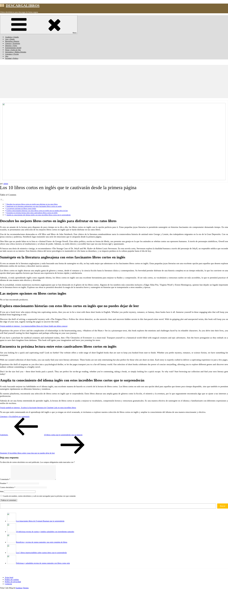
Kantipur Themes (22, 588)
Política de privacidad (13, 582)
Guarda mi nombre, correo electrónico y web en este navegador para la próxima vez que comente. (39, 496)
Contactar (8, 584)
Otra (6, 56)
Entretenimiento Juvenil (13, 48)
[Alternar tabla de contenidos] (2, 200)
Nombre (4, 483)
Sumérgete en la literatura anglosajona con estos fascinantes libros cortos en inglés (34, 206)
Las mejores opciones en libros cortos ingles (21, 208)
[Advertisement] (71, 81)
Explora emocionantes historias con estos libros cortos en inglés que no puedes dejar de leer (37, 211)
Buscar (222, 506)
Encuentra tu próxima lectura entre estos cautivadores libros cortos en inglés (31, 213)
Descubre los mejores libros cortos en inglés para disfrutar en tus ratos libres (32, 204)
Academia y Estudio (12, 37)
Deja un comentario (22, 417)
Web (1, 492)
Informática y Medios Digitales (15, 52)
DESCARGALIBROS (23, 5)
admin (5, 184)
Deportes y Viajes (11, 46)
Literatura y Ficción (12, 54)
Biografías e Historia (12, 41)
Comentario (5, 479)
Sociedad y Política (11, 58)
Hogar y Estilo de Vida (13, 50)
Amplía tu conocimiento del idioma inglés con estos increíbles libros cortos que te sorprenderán (38, 215)
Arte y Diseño (10, 39)
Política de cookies (12, 580)
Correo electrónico (7, 487)
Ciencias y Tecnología (12, 43)
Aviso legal (9, 577)
